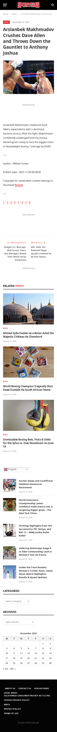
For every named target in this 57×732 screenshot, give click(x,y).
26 (21, 663)
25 (14, 663)
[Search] (52, 5)
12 (21, 653)
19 (21, 658)
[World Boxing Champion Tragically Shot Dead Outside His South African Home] (28, 362)
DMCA (7, 704)
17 (6, 658)
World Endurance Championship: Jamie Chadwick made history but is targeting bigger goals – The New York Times (36, 506)
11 (14, 653)
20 (28, 658)
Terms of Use (11, 713)
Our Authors (41, 688)
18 (14, 658)
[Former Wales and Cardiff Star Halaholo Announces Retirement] (9, 485)
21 (36, 658)
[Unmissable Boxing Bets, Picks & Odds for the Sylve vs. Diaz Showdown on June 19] (28, 415)
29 (43, 663)
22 (43, 658)
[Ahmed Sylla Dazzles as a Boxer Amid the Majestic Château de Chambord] (28, 308)
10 (6, 653)
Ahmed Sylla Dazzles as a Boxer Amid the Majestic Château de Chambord (28, 334)
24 (6, 663)
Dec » (13, 668)
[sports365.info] (28, 5)
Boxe (6, 22)
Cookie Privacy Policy (17, 700)
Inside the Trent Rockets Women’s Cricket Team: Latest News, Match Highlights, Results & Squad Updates (36, 572)
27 (28, 663)
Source (19, 185)
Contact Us (24, 688)
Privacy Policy (12, 709)
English (12, 469)
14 (36, 653)
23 (50, 658)
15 (43, 653)
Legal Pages (10, 693)
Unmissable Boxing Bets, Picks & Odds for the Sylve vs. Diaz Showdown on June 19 (28, 443)
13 (28, 653)
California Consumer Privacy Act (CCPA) (27, 695)
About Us (10, 688)
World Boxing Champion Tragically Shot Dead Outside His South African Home (28, 387)
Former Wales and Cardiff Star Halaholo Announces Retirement (36, 484)
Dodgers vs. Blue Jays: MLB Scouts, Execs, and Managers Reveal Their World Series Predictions (15, 253)
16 (50, 653)
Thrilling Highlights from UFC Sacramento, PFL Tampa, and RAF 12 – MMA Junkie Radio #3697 (35, 530)
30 (50, 663)
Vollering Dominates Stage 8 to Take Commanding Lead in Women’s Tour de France (35, 551)
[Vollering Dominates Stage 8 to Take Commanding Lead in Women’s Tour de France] (9, 552)
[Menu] (5, 5)
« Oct (5, 668)
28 (36, 663)
